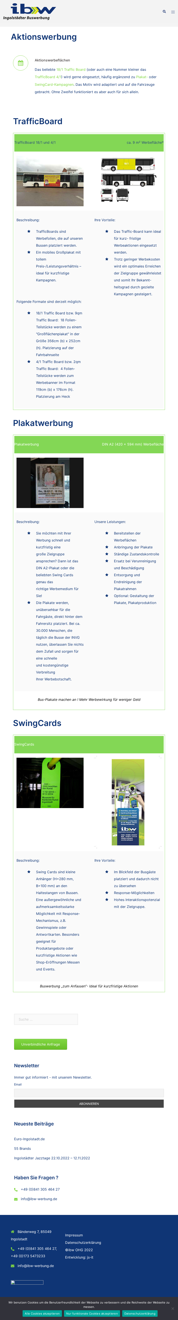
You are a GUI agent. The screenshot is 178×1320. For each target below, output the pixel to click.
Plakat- (142, 77)
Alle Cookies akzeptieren (42, 1313)
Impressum (74, 1235)
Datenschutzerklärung (83, 1242)
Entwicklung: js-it (79, 1257)
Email (17, 1084)
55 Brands (22, 1148)
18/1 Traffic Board (71, 69)
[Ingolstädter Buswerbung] (29, 11)
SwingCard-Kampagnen (54, 84)
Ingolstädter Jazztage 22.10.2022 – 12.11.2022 (52, 1158)
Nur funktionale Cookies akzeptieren (92, 1313)
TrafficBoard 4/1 (48, 77)
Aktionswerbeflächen (52, 60)
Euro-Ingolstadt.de (29, 1139)
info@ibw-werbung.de (39, 1199)
